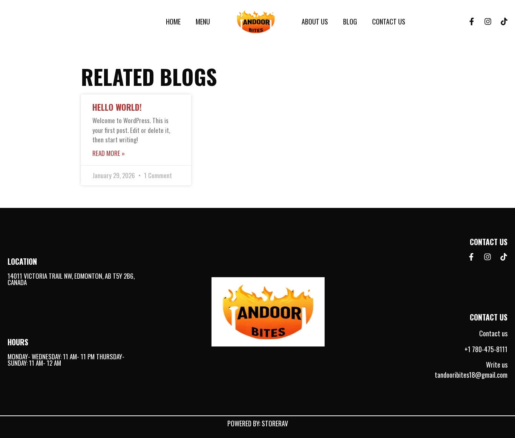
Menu (203, 21)
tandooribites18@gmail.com (471, 375)
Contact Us (388, 21)
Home (173, 21)
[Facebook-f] (471, 21)
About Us (315, 21)
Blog (350, 21)
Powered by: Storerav (257, 423)
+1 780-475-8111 (485, 349)
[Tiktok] (504, 21)
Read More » (108, 153)
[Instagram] (488, 21)
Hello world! (117, 107)
